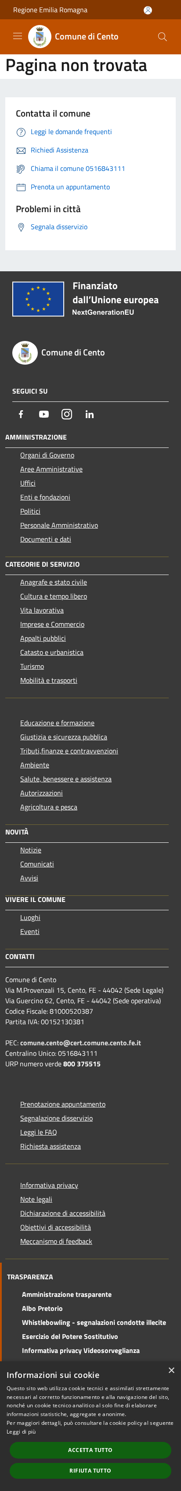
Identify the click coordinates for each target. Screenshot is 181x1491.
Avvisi (29, 878)
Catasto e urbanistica (51, 652)
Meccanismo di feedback (56, 1241)
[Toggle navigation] (17, 36)
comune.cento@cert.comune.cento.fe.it (80, 1042)
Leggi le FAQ (38, 1132)
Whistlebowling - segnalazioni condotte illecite (94, 1322)
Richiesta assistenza (50, 1146)
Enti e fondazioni (45, 497)
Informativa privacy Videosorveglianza (81, 1350)
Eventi (30, 931)
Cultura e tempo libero (53, 596)
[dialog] (90, 1426)
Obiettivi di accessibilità (55, 1227)
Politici (30, 511)
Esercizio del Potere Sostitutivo (70, 1336)
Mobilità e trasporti (48, 680)
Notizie (30, 850)
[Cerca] (162, 37)
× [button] (171, 1370)
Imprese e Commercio (52, 624)
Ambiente (34, 765)
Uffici (28, 483)
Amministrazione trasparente (67, 1294)
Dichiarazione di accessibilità (62, 1213)
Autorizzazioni (41, 793)
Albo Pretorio (42, 1308)
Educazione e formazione (57, 722)
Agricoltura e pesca (48, 807)
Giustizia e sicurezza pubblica (63, 736)
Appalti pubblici (43, 638)
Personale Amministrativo (59, 525)
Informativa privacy (49, 1185)
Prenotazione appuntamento (62, 1104)
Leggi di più (21, 1431)
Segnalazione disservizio (56, 1118)
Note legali (36, 1199)
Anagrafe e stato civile (53, 582)
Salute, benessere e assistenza (66, 779)
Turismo (32, 666)
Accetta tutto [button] (90, 1450)
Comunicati (37, 864)
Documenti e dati (45, 539)
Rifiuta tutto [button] (90, 1470)
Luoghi (30, 917)
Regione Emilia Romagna (50, 9)
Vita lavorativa (42, 610)
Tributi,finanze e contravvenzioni (69, 751)
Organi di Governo (47, 455)
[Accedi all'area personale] (148, 10)
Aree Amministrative (51, 469)
